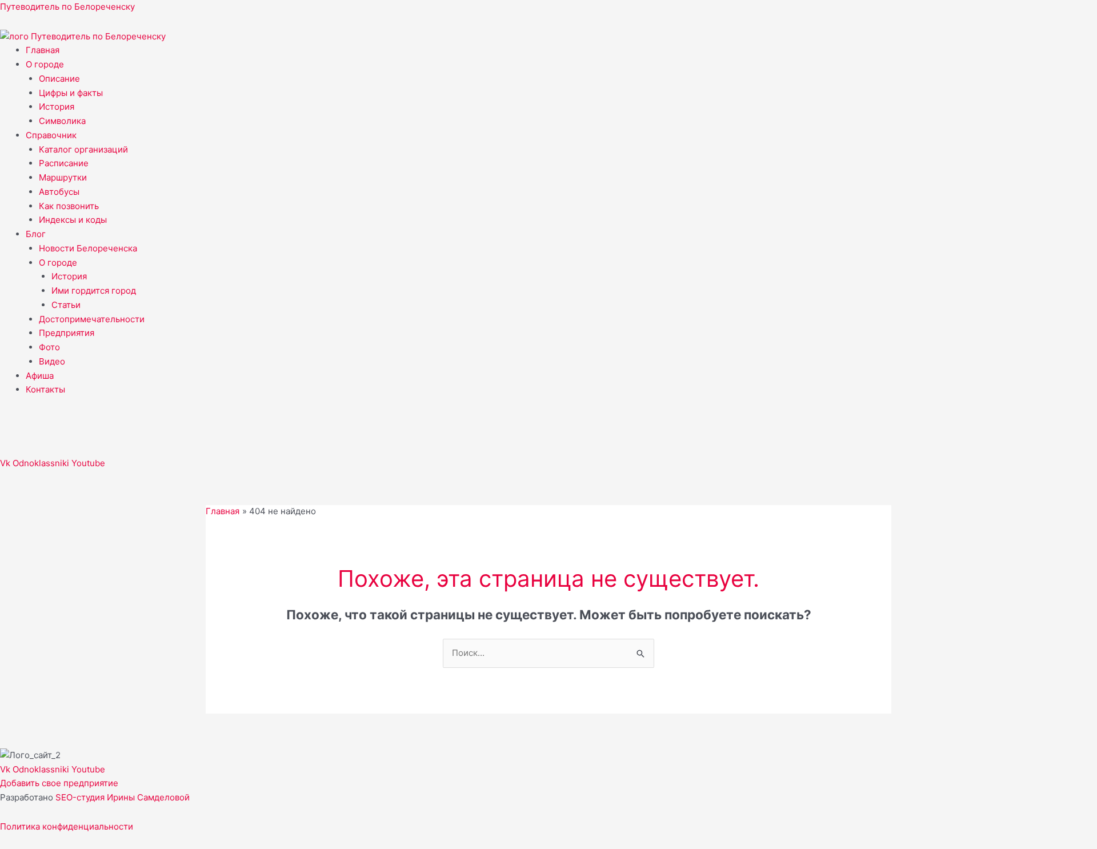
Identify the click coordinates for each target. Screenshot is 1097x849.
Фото (49, 347)
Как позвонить (69, 206)
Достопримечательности (92, 319)
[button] (561, 65)
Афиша (40, 375)
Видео (52, 361)
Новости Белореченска (88, 248)
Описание (59, 78)
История (56, 106)
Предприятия (66, 332)
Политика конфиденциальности (66, 826)
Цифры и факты (71, 92)
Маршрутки (63, 177)
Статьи (66, 304)
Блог (36, 234)
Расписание (64, 163)
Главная (42, 50)
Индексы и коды (73, 219)
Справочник (51, 135)
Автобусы (59, 191)
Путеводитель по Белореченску (67, 6)
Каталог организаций (83, 149)
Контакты (45, 389)
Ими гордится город (93, 290)
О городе (45, 64)
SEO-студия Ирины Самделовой (122, 797)
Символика (62, 120)
